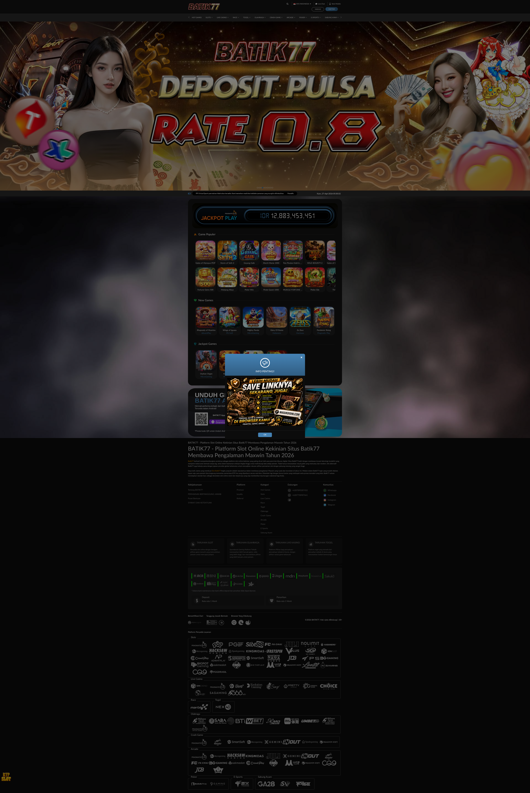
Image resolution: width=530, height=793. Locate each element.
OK (265, 435)
